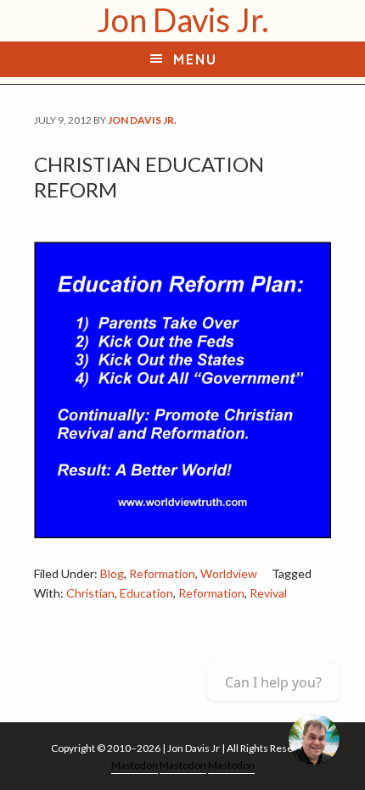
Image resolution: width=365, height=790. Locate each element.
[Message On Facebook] (314, 739)
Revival (268, 593)
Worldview (228, 573)
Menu (195, 59)
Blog (112, 573)
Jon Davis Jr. (183, 19)
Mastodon (134, 765)
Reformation (162, 573)
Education (146, 593)
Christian (90, 593)
